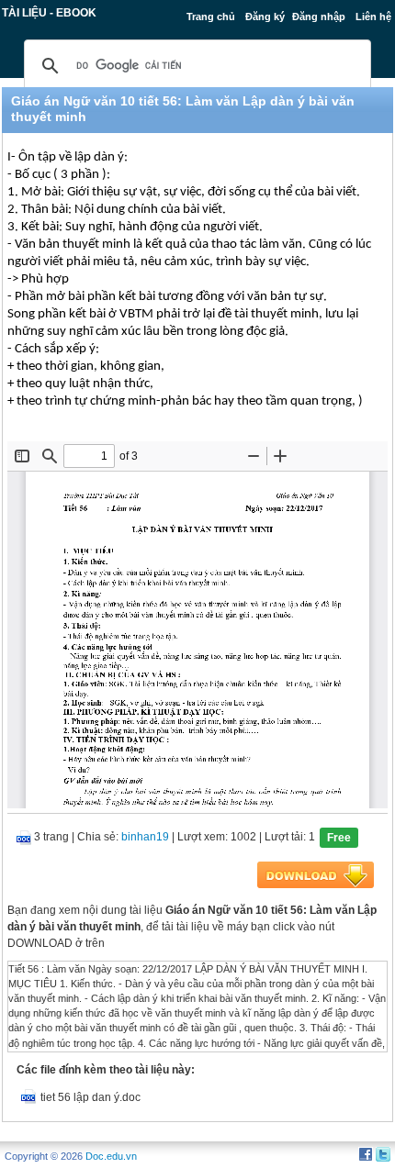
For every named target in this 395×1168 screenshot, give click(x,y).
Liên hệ (373, 16)
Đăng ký (265, 16)
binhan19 (145, 836)
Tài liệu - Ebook (49, 12)
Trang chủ (210, 16)
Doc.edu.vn (111, 1156)
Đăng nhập (318, 16)
